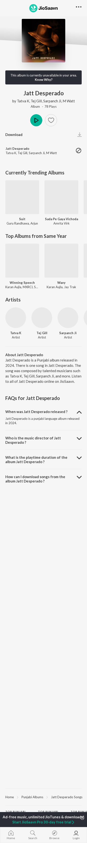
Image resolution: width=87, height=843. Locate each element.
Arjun (34, 223)
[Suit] (22, 197)
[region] (43, 796)
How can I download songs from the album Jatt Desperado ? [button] (35, 478)
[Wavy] (61, 261)
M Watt (69, 101)
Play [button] (36, 120)
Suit (22, 219)
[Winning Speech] (22, 261)
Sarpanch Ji (52, 101)
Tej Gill (36, 101)
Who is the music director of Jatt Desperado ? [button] (33, 440)
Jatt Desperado (17, 149)
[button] (51, 120)
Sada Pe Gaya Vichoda (61, 219)
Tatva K (23, 101)
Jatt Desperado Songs (66, 797)
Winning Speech (22, 283)
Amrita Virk (61, 223)
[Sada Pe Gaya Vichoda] (61, 197)
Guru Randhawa (18, 223)
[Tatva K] (15, 317)
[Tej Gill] (41, 317)
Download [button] (13, 134)
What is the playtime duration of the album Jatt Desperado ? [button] (36, 459)
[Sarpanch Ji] (68, 317)
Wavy (61, 283)
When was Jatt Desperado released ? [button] (36, 411)
